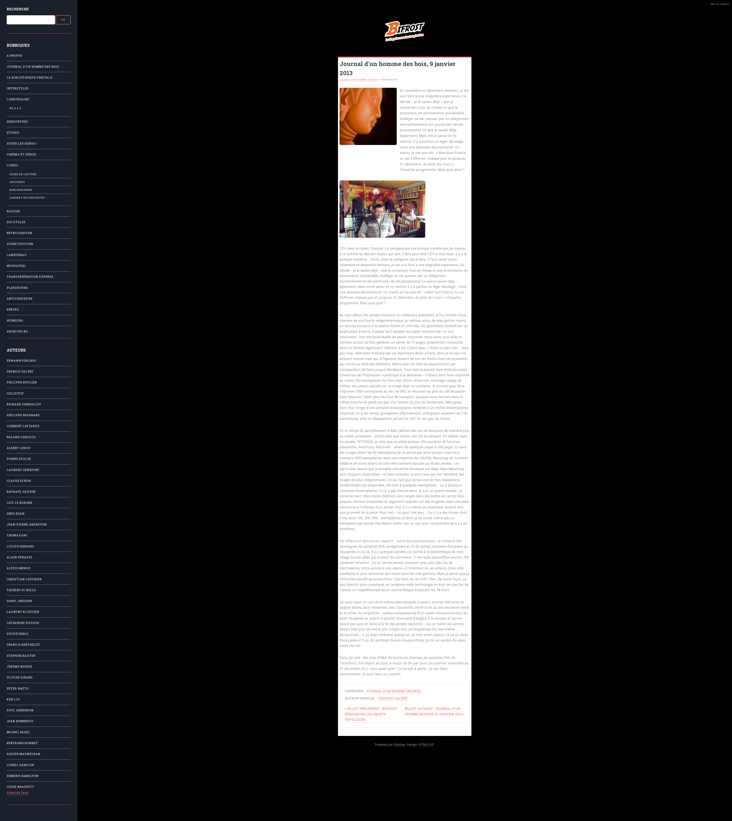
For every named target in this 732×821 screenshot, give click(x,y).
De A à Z (15, 108)
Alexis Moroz (18, 568)
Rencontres (17, 121)
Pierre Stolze (19, 459)
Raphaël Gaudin (21, 491)
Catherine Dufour (23, 623)
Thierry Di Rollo (21, 590)
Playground (17, 288)
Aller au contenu (719, 4)
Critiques (17, 182)
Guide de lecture (23, 174)
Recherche (18, 9)
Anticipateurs (20, 298)
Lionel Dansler (20, 765)
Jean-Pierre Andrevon (27, 524)
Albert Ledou (18, 448)
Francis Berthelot (23, 644)
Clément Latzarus (23, 426)
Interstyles (18, 88)
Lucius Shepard (20, 546)
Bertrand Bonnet (22, 743)
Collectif (15, 393)
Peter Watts (18, 688)
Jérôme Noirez (19, 666)
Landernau (17, 255)
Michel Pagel (18, 732)
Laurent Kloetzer (23, 612)
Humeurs (15, 320)
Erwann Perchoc (21, 360)
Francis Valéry (20, 371)
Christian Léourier (24, 579)
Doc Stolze (16, 222)
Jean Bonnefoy (20, 721)
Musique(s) (16, 266)
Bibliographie (21, 189)
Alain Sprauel (20, 557)
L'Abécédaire (18, 99)
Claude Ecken (19, 481)
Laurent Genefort (23, 470)
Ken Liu (13, 699)
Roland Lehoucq (21, 437)
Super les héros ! (22, 143)
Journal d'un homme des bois (33, 66)
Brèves (13, 309)
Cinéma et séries (22, 154)
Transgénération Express (30, 276)
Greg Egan (16, 513)
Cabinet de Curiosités (27, 197)
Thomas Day (17, 535)
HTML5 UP (426, 744)
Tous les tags (18, 793)
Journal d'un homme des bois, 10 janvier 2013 (434, 711)
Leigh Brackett (20, 787)
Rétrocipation (19, 233)
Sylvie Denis (17, 634)
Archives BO (17, 331)
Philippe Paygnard (23, 415)
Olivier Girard (20, 677)
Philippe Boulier (22, 382)
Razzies (13, 211)
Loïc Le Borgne (19, 503)
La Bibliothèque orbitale (29, 77)
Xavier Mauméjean (24, 754)
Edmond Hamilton (23, 776)
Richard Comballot (24, 404)
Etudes (13, 132)
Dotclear (400, 744)
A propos (14, 55)
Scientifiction (20, 244)
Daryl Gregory (19, 601)
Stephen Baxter (21, 656)
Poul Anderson (20, 710)
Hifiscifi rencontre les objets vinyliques (371, 714)
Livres (12, 165)
